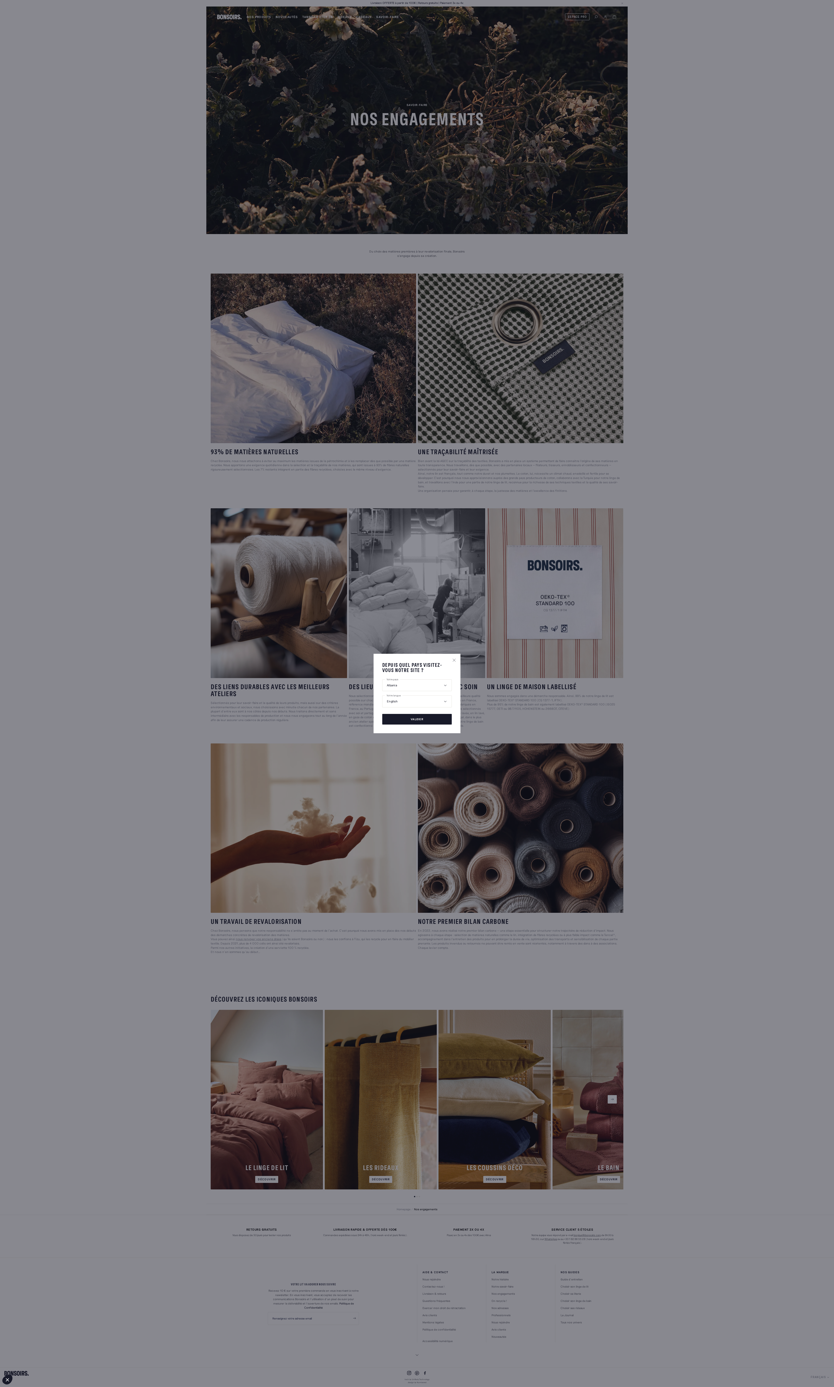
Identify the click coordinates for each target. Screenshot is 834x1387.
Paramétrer (27, 1365)
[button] (7, 1379)
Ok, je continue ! (72, 1365)
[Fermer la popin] (454, 660)
